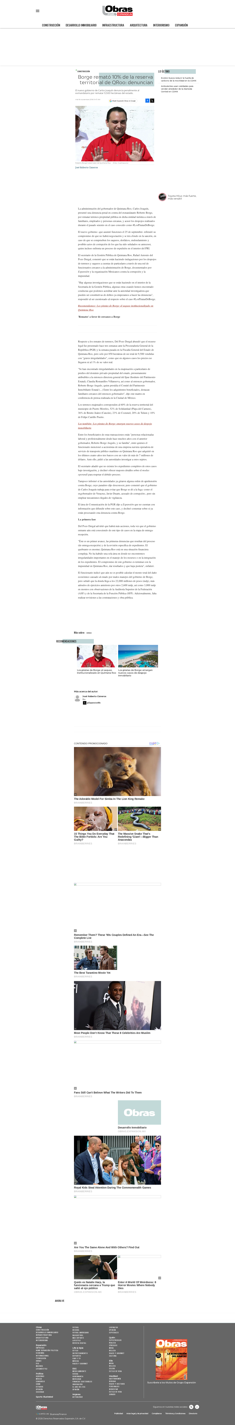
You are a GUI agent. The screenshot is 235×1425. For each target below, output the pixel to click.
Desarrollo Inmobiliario (81, 25)
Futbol (75, 1327)
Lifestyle (76, 1340)
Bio (84, 699)
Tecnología (41, 1358)
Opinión (39, 1389)
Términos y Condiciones (175, 1413)
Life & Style (77, 1348)
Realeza (112, 1343)
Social (75, 1374)
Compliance (157, 1413)
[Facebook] (147, 101)
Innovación (77, 1384)
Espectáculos (115, 1340)
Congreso (40, 1381)
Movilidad (76, 1379)
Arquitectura (138, 25)
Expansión (181, 25)
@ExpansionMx (94, 703)
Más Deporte (78, 1338)
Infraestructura (113, 25)
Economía (40, 1353)
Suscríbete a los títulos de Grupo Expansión (171, 1382)
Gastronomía (115, 1378)
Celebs (112, 1368)
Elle (111, 1361)
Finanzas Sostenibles (82, 1381)
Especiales (114, 1332)
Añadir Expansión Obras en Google (124, 101)
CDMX (38, 1384)
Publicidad (118, 1413)
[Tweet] (152, 101)
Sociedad (40, 1392)
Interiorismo (161, 25)
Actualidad (77, 1397)
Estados (39, 1387)
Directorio (193, 1413)
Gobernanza (77, 1376)
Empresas (40, 1348)
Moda (111, 1348)
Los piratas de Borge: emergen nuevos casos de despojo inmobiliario (135, 673)
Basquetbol (77, 1335)
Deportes (76, 1356)
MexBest (113, 1376)
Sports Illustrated (44, 1397)
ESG (37, 1363)
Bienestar (113, 1389)
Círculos (113, 1345)
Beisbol (75, 1330)
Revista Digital (79, 1343)
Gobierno (40, 1376)
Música (75, 1361)
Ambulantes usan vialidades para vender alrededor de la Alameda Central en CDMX (177, 89)
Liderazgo (113, 1327)
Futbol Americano (80, 1332)
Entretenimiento (80, 1353)
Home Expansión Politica (47, 1350)
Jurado (112, 1394)
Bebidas (112, 1381)
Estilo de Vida (115, 1392)
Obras (39, 1327)
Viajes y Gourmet (80, 1363)
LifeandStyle (41, 1369)
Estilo (75, 1350)
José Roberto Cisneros (94, 696)
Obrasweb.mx (197, 1407)
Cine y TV (76, 1358)
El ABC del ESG (78, 1387)
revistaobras (191, 1407)
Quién (112, 1337)
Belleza (112, 1350)
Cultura (113, 1356)
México (39, 1379)
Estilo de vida (115, 1371)
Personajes (114, 1386)
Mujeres (39, 1366)
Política (39, 1373)
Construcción (51, 25)
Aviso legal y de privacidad (137, 1413)
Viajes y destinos (117, 1384)
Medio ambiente (79, 1371)
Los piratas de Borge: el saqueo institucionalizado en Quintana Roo (96, 671)
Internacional (42, 1355)
